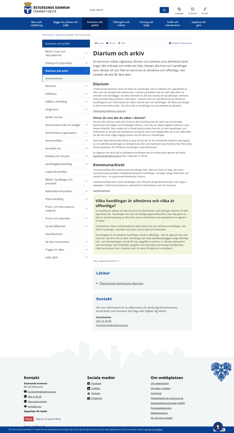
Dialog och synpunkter (58, 63)
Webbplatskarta (159, 413)
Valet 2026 (51, 257)
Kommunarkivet (54, 78)
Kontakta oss (53, 148)
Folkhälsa (51, 94)
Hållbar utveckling (56, 101)
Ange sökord (96, 9)
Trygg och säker (54, 249)
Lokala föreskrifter (56, 172)
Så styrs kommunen (57, 242)
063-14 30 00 (103, 321)
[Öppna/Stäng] (86, 53)
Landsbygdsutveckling (58, 164)
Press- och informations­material (60, 208)
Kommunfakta (53, 140)
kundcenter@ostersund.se (107, 155)
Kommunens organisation (61, 133)
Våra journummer (37, 401)
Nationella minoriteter (58, 191)
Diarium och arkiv (56, 71)
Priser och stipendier (58, 218)
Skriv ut (112, 43)
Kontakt (205, 13)
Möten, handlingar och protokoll (59, 181)
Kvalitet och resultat (57, 156)
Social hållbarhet (55, 226)
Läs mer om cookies (153, 429)
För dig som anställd (161, 417)
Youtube (119, 393)
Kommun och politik (64, 34)
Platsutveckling (54, 199)
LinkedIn (119, 388)
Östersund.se (48, 34)
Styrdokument (54, 234)
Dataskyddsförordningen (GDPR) (168, 403)
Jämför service (53, 117)
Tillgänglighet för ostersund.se (167, 398)
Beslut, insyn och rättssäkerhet (55, 53)
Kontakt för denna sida (182, 43)
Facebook (119, 383)
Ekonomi (50, 86)
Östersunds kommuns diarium (109, 111)
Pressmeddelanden (161, 408)
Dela (123, 43)
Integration (52, 109)
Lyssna (100, 43)
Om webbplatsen (160, 383)
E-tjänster (193, 13)
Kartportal (156, 393)
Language (179, 13)
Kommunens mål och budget (62, 125)
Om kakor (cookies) (161, 388)
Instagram (119, 398)
